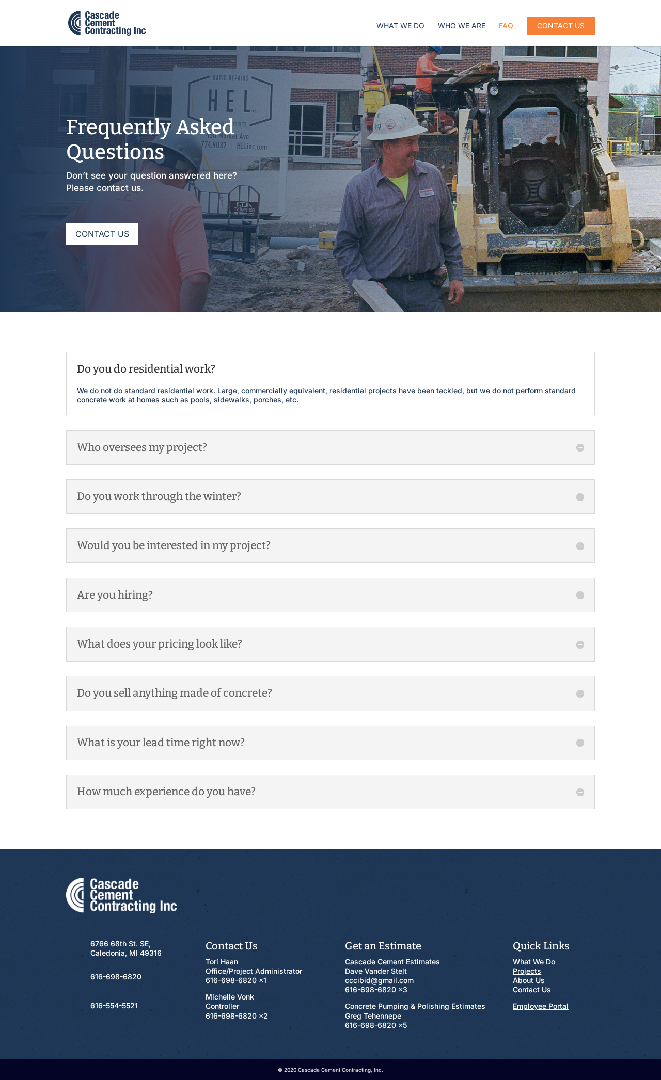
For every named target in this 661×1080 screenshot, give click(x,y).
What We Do (400, 26)
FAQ (506, 26)
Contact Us (561, 25)
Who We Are (461, 26)
